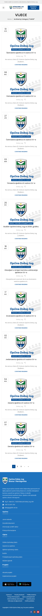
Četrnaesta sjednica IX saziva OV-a (21, 140)
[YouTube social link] (38, 611)
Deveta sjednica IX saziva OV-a (21, 446)
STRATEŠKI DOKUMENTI (21, 223)
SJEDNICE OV (21, 49)
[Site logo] (16, 7)
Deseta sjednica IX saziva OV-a (21, 403)
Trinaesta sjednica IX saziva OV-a (21, 183)
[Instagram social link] (34, 611)
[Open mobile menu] (3, 8)
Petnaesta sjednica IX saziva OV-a (21, 96)
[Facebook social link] (31, 611)
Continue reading (21, 65)
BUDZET (12, 223)
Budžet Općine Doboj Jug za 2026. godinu (21, 226)
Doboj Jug (19, 56)
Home (10, 19)
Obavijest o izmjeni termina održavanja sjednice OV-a (21, 271)
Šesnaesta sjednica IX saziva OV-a (21, 53)
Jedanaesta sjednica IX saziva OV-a (21, 359)
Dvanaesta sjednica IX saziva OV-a (21, 316)
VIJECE (28, 49)
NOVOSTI (14, 49)
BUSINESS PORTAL (33, 7)
